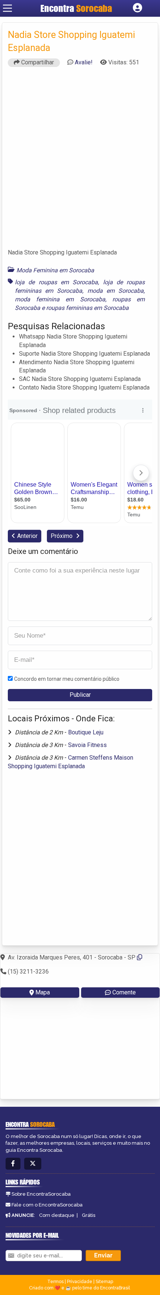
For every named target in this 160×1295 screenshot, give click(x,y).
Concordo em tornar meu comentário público (66, 679)
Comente (124, 992)
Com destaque (56, 1215)
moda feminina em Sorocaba (60, 299)
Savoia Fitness (87, 745)
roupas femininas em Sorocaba (87, 307)
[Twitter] (32, 1164)
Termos (55, 1281)
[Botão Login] (137, 8)
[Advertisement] (80, 161)
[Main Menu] (7, 8)
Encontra (76, 8)
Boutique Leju (85, 732)
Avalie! (84, 62)
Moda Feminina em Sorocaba (55, 270)
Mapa (42, 992)
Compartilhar (37, 62)
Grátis (88, 1215)
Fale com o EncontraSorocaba (47, 1205)
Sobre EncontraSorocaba (41, 1194)
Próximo (62, 535)
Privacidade (79, 1281)
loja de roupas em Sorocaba (56, 282)
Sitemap (104, 1281)
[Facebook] (13, 1164)
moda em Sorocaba (115, 290)
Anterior (27, 535)
